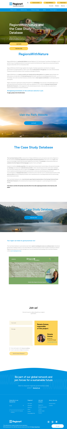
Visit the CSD (33, 217)
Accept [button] (58, 426)
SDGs (44, 10)
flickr (56, 422)
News (29, 409)
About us (63, 5)
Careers (40, 409)
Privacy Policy (52, 403)
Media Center (41, 411)
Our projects (53, 10)
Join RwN (18, 44)
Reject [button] (33, 426)
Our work (51, 5)
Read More (37, 426)
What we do (13, 10)
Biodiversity (24, 10)
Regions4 (15, 422)
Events (29, 411)
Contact (40, 412)
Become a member (36, 2)
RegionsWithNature (49, 2)
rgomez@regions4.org (52, 342)
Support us (36, 388)
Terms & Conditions (26, 348)
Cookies (51, 405)
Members (57, 5)
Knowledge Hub (31, 413)
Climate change (35, 10)
